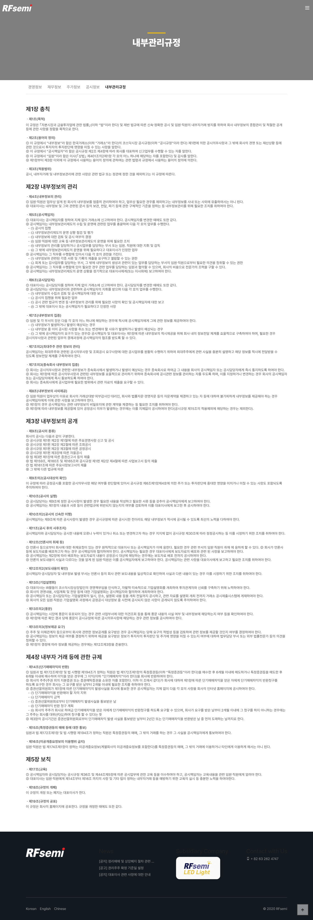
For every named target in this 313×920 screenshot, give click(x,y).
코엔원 (17, 8)
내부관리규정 (115, 87)
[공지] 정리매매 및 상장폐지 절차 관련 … (126, 861)
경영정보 (35, 87)
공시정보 (93, 87)
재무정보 (54, 87)
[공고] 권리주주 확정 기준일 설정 (121, 868)
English (45, 909)
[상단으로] (302, 909)
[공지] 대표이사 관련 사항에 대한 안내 (125, 875)
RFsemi (281, 909)
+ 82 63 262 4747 (264, 859)
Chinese (60, 909)
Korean (31, 909)
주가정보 (73, 87)
